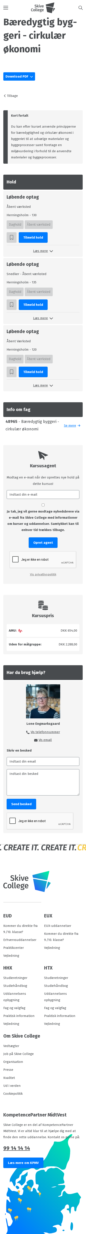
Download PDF (17, 76)
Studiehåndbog (15, 986)
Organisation (13, 1062)
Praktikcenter (13, 948)
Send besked (21, 804)
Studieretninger (15, 978)
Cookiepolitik (13, 1094)
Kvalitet (9, 1078)
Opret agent (43, 543)
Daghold (15, 225)
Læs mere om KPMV (23, 1163)
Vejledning (11, 956)
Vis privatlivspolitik (43, 574)
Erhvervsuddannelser (19, 940)
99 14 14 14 (16, 1148)
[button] (17, 7)
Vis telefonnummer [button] (45, 732)
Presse (8, 1070)
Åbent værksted (38, 225)
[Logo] (43, 7)
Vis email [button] (45, 740)
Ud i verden (12, 1086)
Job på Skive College (18, 1054)
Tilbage (12, 96)
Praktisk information (19, 1016)
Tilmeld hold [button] (33, 237)
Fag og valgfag (14, 1008)
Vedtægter (11, 1046)
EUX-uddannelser (57, 926)
